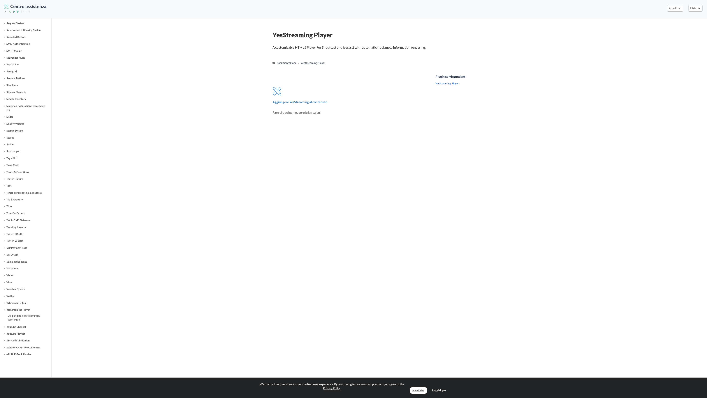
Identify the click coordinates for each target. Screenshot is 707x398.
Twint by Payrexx (16, 227)
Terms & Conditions (17, 172)
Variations (12, 268)
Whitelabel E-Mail (16, 302)
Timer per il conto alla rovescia (24, 192)
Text (8, 185)
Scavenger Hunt (15, 57)
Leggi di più (439, 390)
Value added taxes (16, 261)
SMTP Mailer (14, 50)
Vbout (10, 275)
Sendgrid (11, 71)
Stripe (9, 144)
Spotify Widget (15, 123)
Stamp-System (14, 130)
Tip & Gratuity (14, 199)
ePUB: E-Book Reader (18, 354)
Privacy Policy (331, 388)
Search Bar (12, 64)
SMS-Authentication (18, 43)
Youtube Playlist (15, 333)
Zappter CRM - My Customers (23, 347)
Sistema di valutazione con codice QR (25, 107)
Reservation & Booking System (23, 30)
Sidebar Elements (16, 92)
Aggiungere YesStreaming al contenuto (24, 317)
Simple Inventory (16, 98)
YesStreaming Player (18, 309)
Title (9, 206)
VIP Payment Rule (16, 247)
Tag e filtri (11, 158)
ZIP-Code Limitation (18, 340)
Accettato (418, 390)
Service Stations (15, 78)
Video (9, 282)
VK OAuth (12, 254)
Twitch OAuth (14, 233)
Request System (15, 23)
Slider (9, 116)
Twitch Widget (14, 240)
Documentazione (287, 63)
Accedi (673, 8)
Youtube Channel (16, 326)
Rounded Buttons (16, 37)
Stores (10, 137)
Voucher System (15, 289)
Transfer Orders (15, 213)
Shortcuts (12, 85)
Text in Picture (14, 178)
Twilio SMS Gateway (18, 220)
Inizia (693, 8)
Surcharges (12, 151)
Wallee (10, 296)
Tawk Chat (12, 165)
